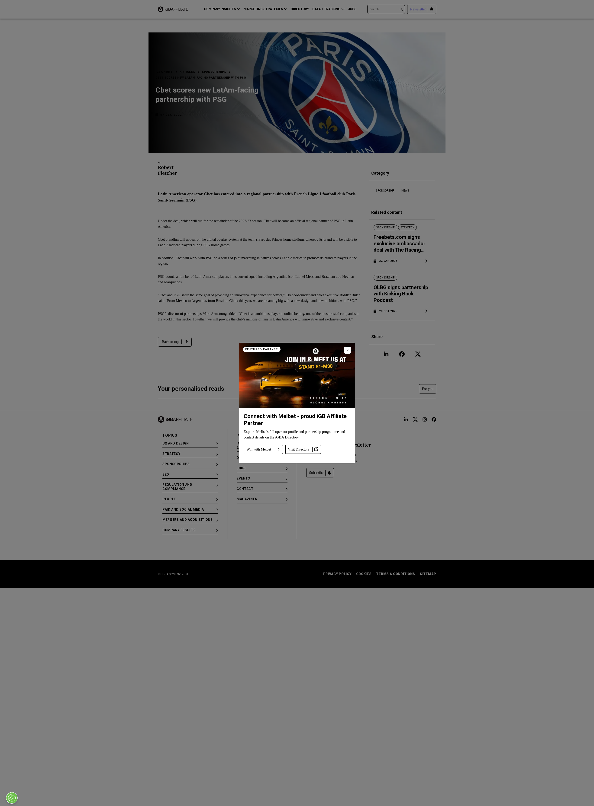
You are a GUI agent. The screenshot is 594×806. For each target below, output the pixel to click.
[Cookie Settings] (12, 798)
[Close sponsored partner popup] (347, 350)
